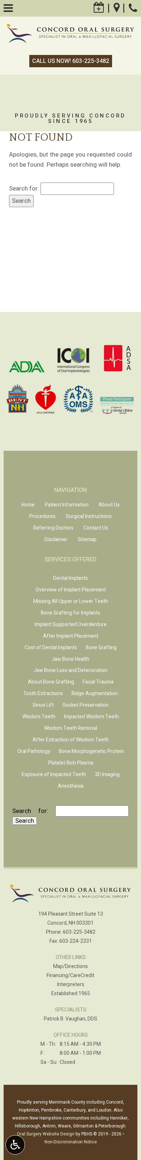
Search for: (24, 188)
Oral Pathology (33, 751)
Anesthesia (71, 786)
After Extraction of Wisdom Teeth (71, 740)
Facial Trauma (98, 682)
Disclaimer (56, 539)
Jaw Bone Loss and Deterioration (70, 670)
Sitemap (87, 539)
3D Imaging (107, 774)
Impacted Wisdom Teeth (91, 716)
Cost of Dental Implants (51, 647)
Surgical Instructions (89, 516)
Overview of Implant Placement (70, 590)
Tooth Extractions (43, 693)
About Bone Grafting (51, 682)
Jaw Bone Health (70, 659)
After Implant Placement (70, 636)
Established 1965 (70, 993)
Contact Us (96, 528)
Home (28, 505)
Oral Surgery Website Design (45, 1134)
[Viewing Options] (15, 1145)
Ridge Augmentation (95, 693)
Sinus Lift (43, 705)
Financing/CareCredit (70, 975)
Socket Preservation (85, 705)
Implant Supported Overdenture (71, 624)
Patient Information (67, 505)
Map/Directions (70, 966)
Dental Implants (70, 578)
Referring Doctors (53, 528)
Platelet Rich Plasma (70, 763)
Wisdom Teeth (38, 716)
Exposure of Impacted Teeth (54, 774)
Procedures (42, 516)
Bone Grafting (101, 647)
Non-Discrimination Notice (70, 1142)
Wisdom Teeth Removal (70, 728)
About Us (109, 505)
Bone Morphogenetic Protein (91, 751)
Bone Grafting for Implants (70, 613)
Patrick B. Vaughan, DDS (70, 1019)
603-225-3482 (79, 932)
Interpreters (70, 984)
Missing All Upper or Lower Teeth (70, 601)
